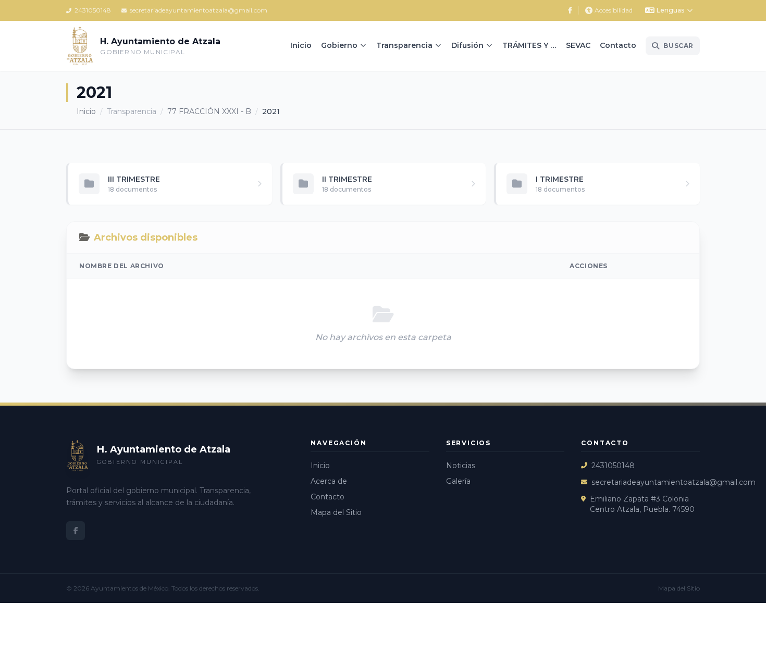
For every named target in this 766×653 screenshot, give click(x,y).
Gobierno (339, 45)
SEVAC (578, 45)
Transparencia (404, 45)
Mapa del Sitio (336, 512)
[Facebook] (570, 10)
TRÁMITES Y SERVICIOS (531, 45)
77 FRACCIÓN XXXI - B (209, 111)
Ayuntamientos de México (129, 588)
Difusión (467, 45)
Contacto (618, 45)
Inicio (301, 45)
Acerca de (329, 481)
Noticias (460, 465)
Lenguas (670, 10)
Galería (458, 481)
